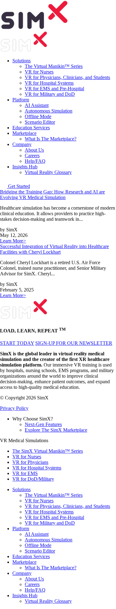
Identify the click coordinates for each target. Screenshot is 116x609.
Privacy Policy (14, 408)
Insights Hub (24, 166)
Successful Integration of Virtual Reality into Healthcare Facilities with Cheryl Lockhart (54, 249)
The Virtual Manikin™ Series (54, 66)
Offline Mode (38, 116)
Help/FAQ (35, 161)
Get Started (19, 186)
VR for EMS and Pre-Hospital (54, 88)
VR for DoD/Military (33, 479)
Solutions (21, 60)
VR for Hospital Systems (49, 83)
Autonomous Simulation (48, 110)
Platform (20, 99)
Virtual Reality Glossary (48, 172)
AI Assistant (37, 105)
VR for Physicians (30, 462)
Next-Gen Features (43, 424)
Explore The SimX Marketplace (56, 430)
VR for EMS (25, 473)
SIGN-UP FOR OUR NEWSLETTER (73, 343)
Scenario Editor (40, 122)
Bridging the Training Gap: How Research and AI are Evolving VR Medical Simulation (52, 194)
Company (22, 144)
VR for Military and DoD (50, 94)
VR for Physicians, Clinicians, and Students (67, 77)
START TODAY (17, 343)
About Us (34, 150)
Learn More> (13, 240)
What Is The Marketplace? (50, 138)
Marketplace (24, 133)
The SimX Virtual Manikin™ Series (47, 451)
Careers (32, 155)
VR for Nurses (39, 71)
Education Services (31, 127)
